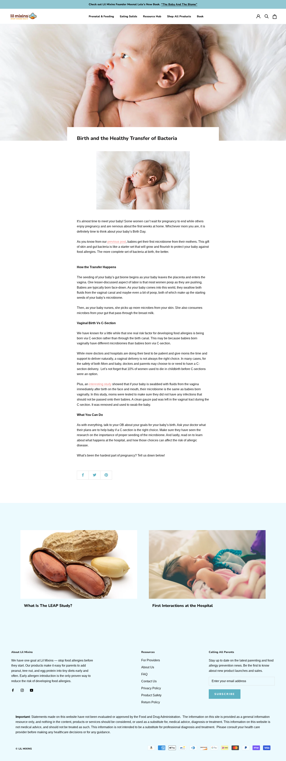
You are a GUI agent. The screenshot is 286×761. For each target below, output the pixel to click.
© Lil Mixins (24, 749)
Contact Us (149, 681)
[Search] (266, 16)
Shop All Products (179, 16)
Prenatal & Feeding (101, 16)
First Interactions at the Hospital (182, 605)
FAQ (144, 674)
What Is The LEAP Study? (48, 605)
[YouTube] (31, 690)
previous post (116, 241)
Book (200, 16)
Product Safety (151, 695)
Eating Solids (128, 16)
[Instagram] (22, 690)
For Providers (150, 660)
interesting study (100, 384)
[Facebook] (12, 690)
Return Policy (150, 702)
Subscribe (224, 694)
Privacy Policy (151, 688)
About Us (147, 667)
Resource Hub (152, 16)
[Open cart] (274, 16)
